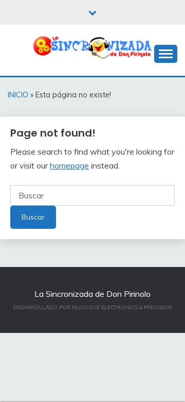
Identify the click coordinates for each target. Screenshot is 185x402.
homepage (69, 165)
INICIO (18, 94)
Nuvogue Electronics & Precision (122, 307)
